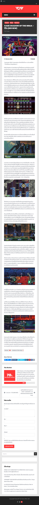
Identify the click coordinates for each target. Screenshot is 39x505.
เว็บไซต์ (5, 432)
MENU (6, 15)
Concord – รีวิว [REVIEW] (12, 392)
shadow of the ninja (17, 350)
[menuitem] (1, 1)
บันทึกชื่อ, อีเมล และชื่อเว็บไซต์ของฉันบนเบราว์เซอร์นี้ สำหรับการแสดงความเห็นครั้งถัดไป (19, 441)
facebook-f (17, 502)
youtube (19, 502)
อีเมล (5, 426)
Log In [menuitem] (4, 1)
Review (8, 350)
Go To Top (21, 502)
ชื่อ (5, 419)
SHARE (33, 59)
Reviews (17, 23)
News (11, 23)
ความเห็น (6, 409)
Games (7, 23)
